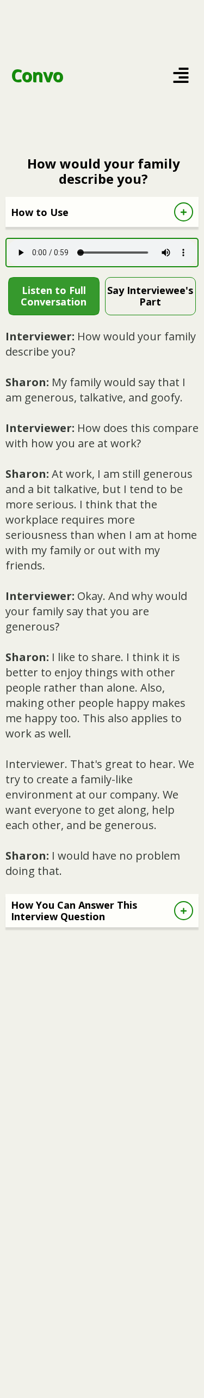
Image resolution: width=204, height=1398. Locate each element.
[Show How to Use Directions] (183, 211)
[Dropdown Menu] (181, 75)
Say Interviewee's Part (150, 296)
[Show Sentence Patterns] (183, 910)
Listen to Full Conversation (53, 296)
